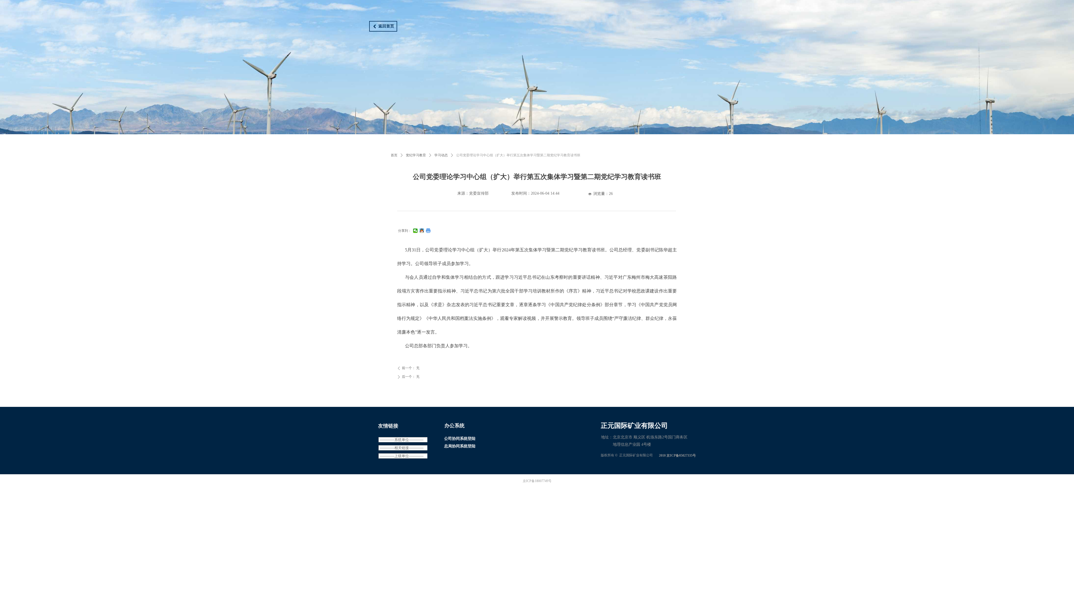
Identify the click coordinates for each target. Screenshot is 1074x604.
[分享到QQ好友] (422, 230)
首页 (394, 155)
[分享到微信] (415, 230)
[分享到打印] (428, 230)
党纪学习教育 (416, 155)
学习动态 (441, 155)
